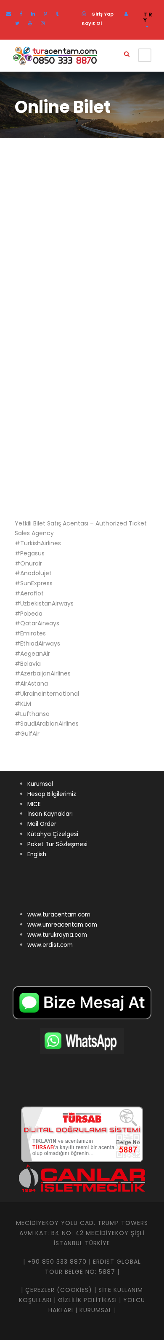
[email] (8, 14)
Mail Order (41, 824)
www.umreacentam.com (62, 925)
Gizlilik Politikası (87, 1300)
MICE (34, 804)
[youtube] (30, 23)
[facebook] (21, 14)
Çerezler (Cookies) (58, 1290)
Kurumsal (40, 784)
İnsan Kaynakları (50, 814)
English (36, 854)
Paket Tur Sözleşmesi (57, 844)
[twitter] (17, 23)
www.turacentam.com (58, 915)
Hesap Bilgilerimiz (51, 794)
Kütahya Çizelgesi (52, 834)
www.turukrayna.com (57, 935)
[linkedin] (33, 14)
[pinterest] (45, 14)
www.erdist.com (50, 945)
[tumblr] (57, 14)
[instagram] (43, 23)
